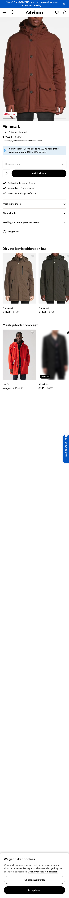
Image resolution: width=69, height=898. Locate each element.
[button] (34, 69)
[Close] (63, 3)
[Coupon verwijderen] (66, 435)
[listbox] (34, 164)
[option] (18, 283)
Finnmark (11, 126)
